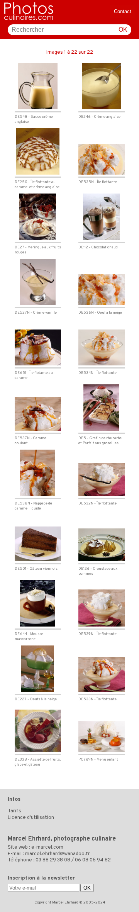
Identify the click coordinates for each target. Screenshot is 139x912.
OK (123, 29)
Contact (122, 11)
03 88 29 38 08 (53, 860)
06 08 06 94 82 (93, 860)
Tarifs (14, 811)
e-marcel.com (47, 847)
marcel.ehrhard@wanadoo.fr (57, 854)
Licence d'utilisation (31, 818)
